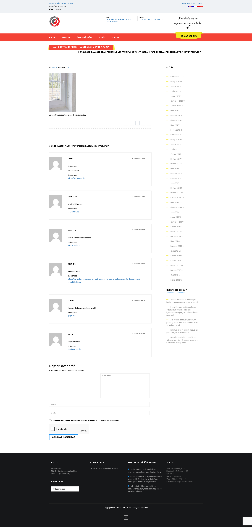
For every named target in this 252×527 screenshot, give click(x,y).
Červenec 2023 (177, 101)
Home (81, 52)
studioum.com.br (74, 349)
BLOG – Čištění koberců (60, 474)
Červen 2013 (176, 256)
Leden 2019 (176, 115)
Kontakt (116, 37)
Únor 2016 (175, 169)
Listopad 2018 (176, 120)
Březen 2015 (177, 198)
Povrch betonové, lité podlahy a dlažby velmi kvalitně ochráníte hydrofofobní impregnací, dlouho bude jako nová (145, 479)
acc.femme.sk (73, 212)
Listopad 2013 (177, 246)
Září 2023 (175, 91)
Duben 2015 (176, 193)
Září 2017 (175, 149)
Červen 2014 (176, 227)
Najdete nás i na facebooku (61, 3)
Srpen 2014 (175, 217)
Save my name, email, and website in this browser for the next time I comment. (86, 421)
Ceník (102, 37)
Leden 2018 (176, 130)
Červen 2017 (176, 154)
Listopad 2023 (176, 82)
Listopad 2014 (176, 207)
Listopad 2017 (176, 140)
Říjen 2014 (175, 212)
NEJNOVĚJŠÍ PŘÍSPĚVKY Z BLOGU (119, 19)
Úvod (52, 37)
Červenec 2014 (177, 222)
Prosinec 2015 (177, 178)
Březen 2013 (176, 270)
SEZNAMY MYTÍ (112, 22)
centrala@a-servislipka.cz (191, 3)
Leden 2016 (176, 173)
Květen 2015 (176, 188)
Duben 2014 (176, 231)
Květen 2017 (176, 159)
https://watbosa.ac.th (76, 178)
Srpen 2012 (176, 280)
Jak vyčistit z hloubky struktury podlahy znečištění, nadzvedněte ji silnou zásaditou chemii (183, 322)
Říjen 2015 (175, 183)
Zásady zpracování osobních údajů (104, 468)
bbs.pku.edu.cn (74, 245)
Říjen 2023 (175, 86)
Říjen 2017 (176, 144)
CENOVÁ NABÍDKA (188, 36)
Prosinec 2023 (177, 77)
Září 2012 (175, 275)
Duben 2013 (176, 265)
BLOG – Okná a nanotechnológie (64, 471)
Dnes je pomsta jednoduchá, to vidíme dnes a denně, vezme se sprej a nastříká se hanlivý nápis (182, 340)
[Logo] (54, 21)
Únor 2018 (175, 125)
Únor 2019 (175, 111)
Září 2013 (175, 251)
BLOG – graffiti (57, 468)
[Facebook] (126, 123)
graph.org (71, 316)
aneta (54, 67)
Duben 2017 (176, 164)
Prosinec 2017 (177, 135)
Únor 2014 (175, 241)
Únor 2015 (176, 202)
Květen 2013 (176, 260)
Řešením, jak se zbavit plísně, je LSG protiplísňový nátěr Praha (117, 52)
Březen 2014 (176, 236)
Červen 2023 (176, 106)
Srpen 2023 (175, 96)
